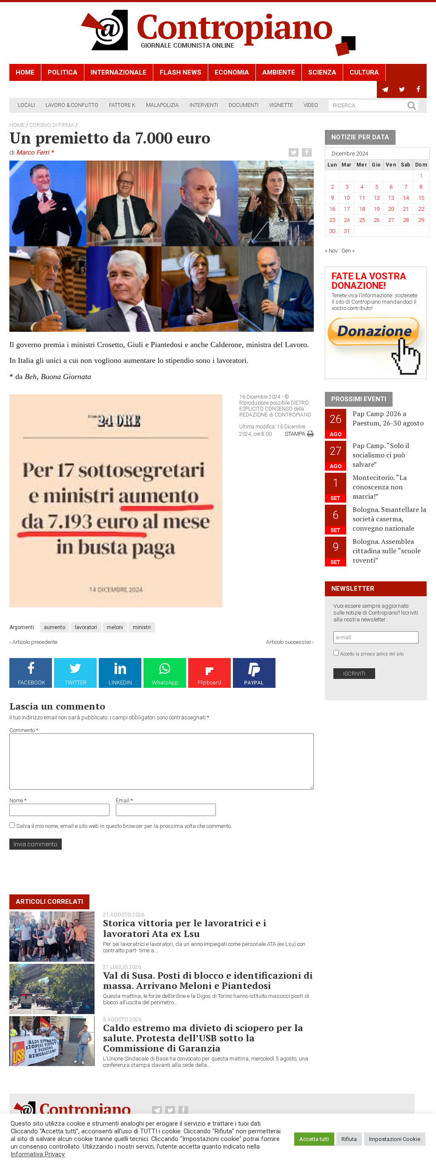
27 (391, 220)
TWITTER (75, 682)
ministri (142, 627)
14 (406, 198)
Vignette (281, 105)
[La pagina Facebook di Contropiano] (418, 89)
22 (421, 209)
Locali (26, 105)
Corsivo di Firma (51, 125)
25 (362, 220)
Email (124, 800)
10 (347, 198)
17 (347, 209)
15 (421, 198)
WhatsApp (165, 682)
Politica (62, 72)
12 (376, 198)
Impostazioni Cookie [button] (394, 1139)
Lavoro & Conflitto (72, 105)
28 (406, 220)
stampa (295, 434)
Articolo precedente (34, 642)
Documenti (243, 105)
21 (406, 209)
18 (362, 209)
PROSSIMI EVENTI (358, 399)
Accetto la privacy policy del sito (372, 654)
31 (347, 231)
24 (347, 220)
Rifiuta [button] (349, 1139)
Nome (17, 800)
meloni (115, 627)
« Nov (331, 250)
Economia (232, 72)
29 (421, 220)
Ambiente (278, 72)
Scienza (322, 72)
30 (332, 231)
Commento (23, 730)
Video (311, 105)
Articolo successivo (288, 642)
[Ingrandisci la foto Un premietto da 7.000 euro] (161, 245)
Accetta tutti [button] (314, 1139)
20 (391, 209)
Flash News (180, 72)
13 (391, 198)
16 (332, 209)
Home (25, 72)
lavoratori (86, 627)
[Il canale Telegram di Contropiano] (385, 89)
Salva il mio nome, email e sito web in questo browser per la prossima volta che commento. (124, 826)
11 (362, 198)
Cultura (364, 72)
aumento (54, 627)
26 (376, 220)
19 (376, 209)
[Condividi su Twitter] (295, 152)
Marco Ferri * (34, 152)
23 (332, 220)
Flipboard (209, 682)
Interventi (203, 105)
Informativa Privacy (38, 1154)
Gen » (348, 250)
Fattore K (122, 105)
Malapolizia (162, 105)
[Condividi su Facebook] (308, 152)
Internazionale (118, 72)
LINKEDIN (120, 682)
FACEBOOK (31, 682)
